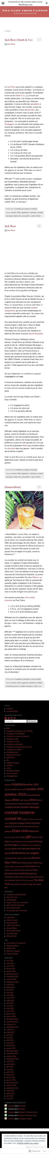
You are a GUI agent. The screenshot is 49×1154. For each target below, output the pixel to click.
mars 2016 (10, 1075)
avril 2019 (10, 995)
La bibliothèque (12, 711)
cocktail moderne (19, 812)
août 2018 (10, 1001)
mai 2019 (9, 993)
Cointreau (32, 819)
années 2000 (35, 789)
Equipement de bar (13, 755)
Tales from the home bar (15, 905)
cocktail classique (26, 686)
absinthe (8, 785)
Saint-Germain (26, 873)
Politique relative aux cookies (28, 1143)
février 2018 (10, 1014)
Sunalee (11, 1106)
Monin (38, 216)
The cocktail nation (13, 908)
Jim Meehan (26, 841)
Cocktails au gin (12, 739)
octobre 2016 (11, 1056)
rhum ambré (20, 867)
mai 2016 (9, 1070)
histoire (18, 841)
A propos (9, 709)
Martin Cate (16, 858)
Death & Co (20, 96)
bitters (33, 799)
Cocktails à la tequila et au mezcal (19, 747)
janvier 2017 (11, 1048)
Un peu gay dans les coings (16, 910)
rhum (35, 862)
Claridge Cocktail (25, 1119)
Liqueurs (9, 765)
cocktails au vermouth (14, 744)
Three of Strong (12, 954)
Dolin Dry (14, 826)
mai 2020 (9, 961)
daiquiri (7, 826)
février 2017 (10, 1046)
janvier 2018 (11, 1016)
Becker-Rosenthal (36, 334)
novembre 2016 (12, 1054)
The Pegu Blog (11, 933)
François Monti (11, 923)
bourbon (28, 804)
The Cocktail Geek (13, 931)
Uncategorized (11, 776)
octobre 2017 (11, 1024)
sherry (21, 877)
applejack (25, 213)
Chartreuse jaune (12, 686)
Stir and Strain (11, 928)
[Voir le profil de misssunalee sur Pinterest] (15, 718)
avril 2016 (10, 1072)
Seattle (16, 877)
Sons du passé (11, 773)
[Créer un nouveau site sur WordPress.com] (24, 3)
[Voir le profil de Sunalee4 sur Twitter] (9, 718)
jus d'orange (11, 845)
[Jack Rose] (24, 63)
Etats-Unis (17, 216)
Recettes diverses (13, 771)
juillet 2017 (10, 1032)
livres (15, 853)
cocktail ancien (12, 807)
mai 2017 (9, 1038)
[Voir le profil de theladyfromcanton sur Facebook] (6, 718)
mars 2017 (10, 1043)
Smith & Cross (21, 880)
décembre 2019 (12, 974)
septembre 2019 (12, 982)
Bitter (8, 728)
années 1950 (16, 683)
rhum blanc (30, 866)
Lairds (33, 216)
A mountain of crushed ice (15, 943)
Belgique (8, 800)
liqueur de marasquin (21, 848)
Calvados (33, 213)
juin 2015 (9, 1096)
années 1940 (10, 789)
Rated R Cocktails (13, 951)
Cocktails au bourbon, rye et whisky (28, 679)
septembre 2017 (12, 1027)
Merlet (29, 858)
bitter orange (24, 800)
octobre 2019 (11, 979)
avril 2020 (10, 963)
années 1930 (31, 784)
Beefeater (36, 795)
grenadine (26, 216)
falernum (34, 831)
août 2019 (10, 985)
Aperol (29, 795)
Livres (8, 768)
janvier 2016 (11, 1080)
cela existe (11, 448)
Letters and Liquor (13, 925)
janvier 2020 (11, 971)
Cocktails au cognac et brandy (26, 209)
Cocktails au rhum (13, 742)
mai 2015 (9, 1099)
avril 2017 (10, 1040)
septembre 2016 (12, 1059)
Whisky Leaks (11, 936)
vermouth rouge (26, 884)
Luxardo (8, 858)
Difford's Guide (11, 920)
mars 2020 (10, 966)
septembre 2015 (12, 1088)
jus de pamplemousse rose (26, 845)
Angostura (18, 784)
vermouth (14, 884)
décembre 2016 (12, 1051)
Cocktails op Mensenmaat (16, 895)
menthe (24, 858)
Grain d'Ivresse (11, 897)
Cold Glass (10, 917)
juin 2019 (9, 990)
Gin (7, 760)
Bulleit (39, 683)
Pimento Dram (27, 863)
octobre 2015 (11, 1085)
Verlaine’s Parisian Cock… (29, 1112)
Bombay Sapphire (17, 804)
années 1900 (16, 213)
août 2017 (10, 1030)
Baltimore (33, 683)
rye (40, 686)
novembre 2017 (12, 1022)
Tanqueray (29, 880)
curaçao (13, 823)
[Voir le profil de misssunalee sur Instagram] (12, 718)
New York (11, 862)
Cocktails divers (12, 752)
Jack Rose (11, 87)
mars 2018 (10, 1011)
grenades (31, 110)
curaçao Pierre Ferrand (28, 823)
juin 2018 (9, 1003)
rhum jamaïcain (26, 870)
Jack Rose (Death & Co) (19, 40)
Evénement (10, 757)
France (7, 837)
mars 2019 (10, 998)
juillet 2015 (10, 1093)
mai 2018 (9, 1006)
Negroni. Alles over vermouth (17, 903)
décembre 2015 (12, 1083)
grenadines (35, 104)
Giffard (23, 837)
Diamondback (13, 487)
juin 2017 (9, 1035)
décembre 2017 (12, 1019)
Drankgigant (9, 124)
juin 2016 (9, 1067)
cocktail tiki (13, 818)
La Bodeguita (11, 900)
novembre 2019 (12, 977)
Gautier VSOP (15, 837)
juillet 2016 (10, 1064)
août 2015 (10, 1091)
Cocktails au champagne (15, 734)
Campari (35, 804)
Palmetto (22, 1106)
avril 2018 (10, 1008)
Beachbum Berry (12, 946)
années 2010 (15, 794)
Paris (19, 863)
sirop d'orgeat (28, 877)
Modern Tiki (10, 948)
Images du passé (12, 763)
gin (28, 837)
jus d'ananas (36, 841)
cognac (25, 819)
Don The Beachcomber (26, 826)
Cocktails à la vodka (13, 750)
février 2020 (10, 969)
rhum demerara (15, 870)
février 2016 (10, 1077)
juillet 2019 (10, 987)
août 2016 (10, 1061)
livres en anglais (29, 853)
